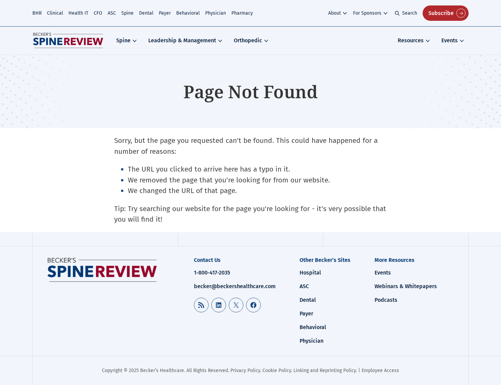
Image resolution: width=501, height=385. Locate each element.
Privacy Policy (245, 370)
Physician (215, 13)
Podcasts (386, 300)
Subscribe (441, 13)
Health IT (78, 13)
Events (449, 40)
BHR (37, 13)
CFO (98, 13)
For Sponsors (367, 13)
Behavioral (188, 13)
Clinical (55, 13)
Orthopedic (248, 40)
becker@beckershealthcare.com (235, 286)
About (334, 13)
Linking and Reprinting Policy (324, 370)
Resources (411, 40)
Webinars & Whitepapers (406, 286)
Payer (165, 13)
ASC (112, 13)
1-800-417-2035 (212, 272)
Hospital (310, 272)
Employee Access (380, 370)
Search (409, 13)
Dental (146, 13)
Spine (127, 13)
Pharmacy (242, 13)
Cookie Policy (276, 370)
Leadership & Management (182, 40)
